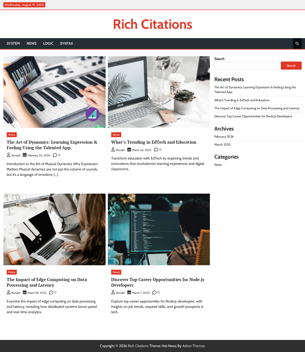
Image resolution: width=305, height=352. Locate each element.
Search (219, 59)
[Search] (297, 43)
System (13, 43)
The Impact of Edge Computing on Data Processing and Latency (47, 282)
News (31, 43)
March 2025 (222, 145)
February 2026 (224, 137)
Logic (48, 43)
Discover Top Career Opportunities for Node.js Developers (157, 282)
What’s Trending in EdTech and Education (153, 142)
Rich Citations (152, 24)
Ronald (16, 155)
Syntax (66, 43)
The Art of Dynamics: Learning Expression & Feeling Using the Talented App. (52, 144)
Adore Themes (193, 346)
